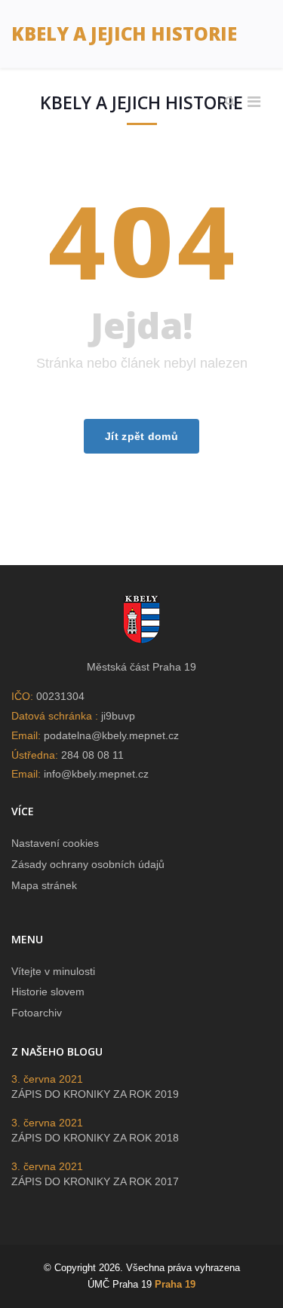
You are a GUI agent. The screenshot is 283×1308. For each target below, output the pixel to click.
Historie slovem (48, 992)
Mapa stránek (44, 885)
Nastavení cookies (55, 843)
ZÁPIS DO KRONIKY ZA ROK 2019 (95, 1094)
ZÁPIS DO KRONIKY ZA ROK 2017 (95, 1181)
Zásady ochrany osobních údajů (88, 864)
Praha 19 (175, 1284)
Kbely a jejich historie (124, 33)
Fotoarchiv (36, 1013)
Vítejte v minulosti (53, 971)
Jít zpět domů (141, 436)
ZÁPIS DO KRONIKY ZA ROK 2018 (95, 1138)
